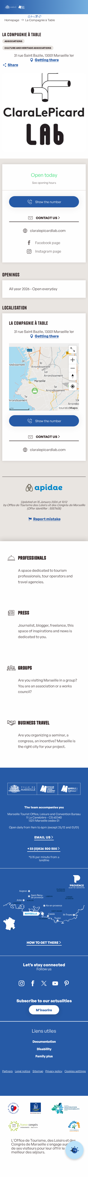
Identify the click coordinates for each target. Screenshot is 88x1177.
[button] (57, 17)
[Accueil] (29, 17)
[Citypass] (36, 17)
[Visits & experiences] (40, 17)
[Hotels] (33, 17)
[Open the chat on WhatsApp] (74, 1150)
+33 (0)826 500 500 (42, 848)
